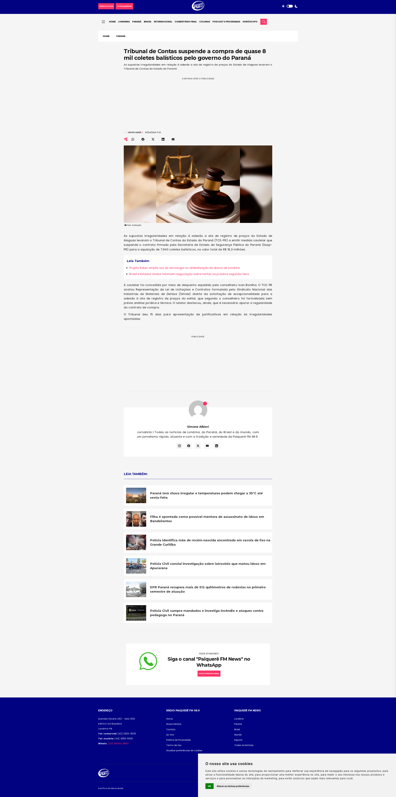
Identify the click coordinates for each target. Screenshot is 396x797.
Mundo (238, 734)
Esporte (238, 740)
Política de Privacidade (178, 740)
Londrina (124, 21)
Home (112, 21)
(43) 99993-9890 (118, 743)
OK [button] (209, 786)
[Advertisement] (198, 102)
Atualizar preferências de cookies (184, 750)
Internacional (163, 21)
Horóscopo (250, 21)
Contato (170, 729)
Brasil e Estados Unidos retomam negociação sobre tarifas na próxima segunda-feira (189, 274)
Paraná (136, 21)
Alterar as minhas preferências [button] (233, 786)
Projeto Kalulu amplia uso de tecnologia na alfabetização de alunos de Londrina (184, 268)
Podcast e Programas (226, 21)
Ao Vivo (170, 734)
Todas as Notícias (243, 745)
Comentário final (186, 21)
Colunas (204, 21)
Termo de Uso (173, 745)
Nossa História (173, 724)
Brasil (147, 21)
